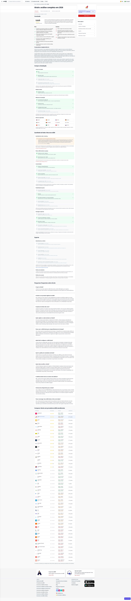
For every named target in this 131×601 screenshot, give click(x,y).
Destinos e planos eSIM (56, 11)
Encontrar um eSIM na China (42, 592)
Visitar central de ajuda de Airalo (41, 267)
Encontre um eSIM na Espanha (43, 590)
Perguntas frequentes (60, 586)
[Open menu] (2, 1)
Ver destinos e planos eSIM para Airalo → (41, 161)
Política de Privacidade (76, 581)
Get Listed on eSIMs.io (61, 595)
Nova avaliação (127, 598)
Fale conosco (77, 575)
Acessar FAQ (51, 575)
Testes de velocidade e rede (45, 11)
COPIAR (92, 11)
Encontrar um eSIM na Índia (42, 595)
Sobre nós (58, 582)
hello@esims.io (59, 593)
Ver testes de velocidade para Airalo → (41, 148)
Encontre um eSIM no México (42, 594)
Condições (74, 582)
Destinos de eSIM (40, 581)
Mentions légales (75, 584)
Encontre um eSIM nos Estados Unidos (44, 586)
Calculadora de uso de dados (61, 581)
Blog (57, 584)
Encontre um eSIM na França (42, 584)
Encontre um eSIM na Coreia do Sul (43, 588)
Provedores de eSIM (40, 582)
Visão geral (36, 11)
